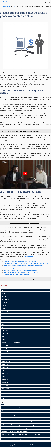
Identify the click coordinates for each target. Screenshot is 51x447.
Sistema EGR (5, 389)
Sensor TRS (5, 382)
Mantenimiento (6, 312)
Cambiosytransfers (5, 6)
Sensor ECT (5, 345)
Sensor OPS (5, 373)
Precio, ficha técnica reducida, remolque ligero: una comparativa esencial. (23, 428)
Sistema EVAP (5, 392)
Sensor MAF (5, 364)
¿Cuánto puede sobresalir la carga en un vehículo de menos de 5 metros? (23, 439)
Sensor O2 (5, 370)
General (4, 305)
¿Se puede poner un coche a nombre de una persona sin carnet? (23, 267)
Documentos (5, 299)
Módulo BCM (5, 315)
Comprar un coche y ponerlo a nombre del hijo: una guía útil (22, 269)
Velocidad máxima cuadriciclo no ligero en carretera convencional (21, 419)
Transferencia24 (28, 256)
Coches (4, 296)
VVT (3, 398)
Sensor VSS (5, 386)
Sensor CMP (5, 339)
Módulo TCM (5, 321)
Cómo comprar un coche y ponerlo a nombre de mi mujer (21, 274)
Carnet (3, 293)
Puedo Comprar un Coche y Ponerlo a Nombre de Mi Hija (21, 272)
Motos (3, 324)
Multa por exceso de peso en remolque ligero (15, 431)
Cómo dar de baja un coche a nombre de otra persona (20, 261)
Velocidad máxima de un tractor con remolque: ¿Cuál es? (18, 422)
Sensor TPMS (5, 376)
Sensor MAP (5, 367)
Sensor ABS (5, 330)
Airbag (3, 290)
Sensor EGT (5, 349)
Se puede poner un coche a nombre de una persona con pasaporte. (23, 265)
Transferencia (6, 395)
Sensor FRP (5, 352)
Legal (13, 6)
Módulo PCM (5, 318)
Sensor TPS (5, 379)
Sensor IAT (5, 358)
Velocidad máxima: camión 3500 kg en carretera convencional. (20, 407)
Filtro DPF (4, 302)
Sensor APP (5, 333)
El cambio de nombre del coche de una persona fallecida (20, 270)
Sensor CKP (5, 336)
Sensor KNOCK (6, 361)
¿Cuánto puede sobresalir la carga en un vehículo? (16, 411)
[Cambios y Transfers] (6, 2)
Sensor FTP (5, 355)
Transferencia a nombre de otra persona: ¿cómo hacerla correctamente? (26, 263)
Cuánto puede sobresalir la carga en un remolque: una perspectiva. (21, 425)
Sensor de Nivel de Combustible (11, 342)
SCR (3, 327)
